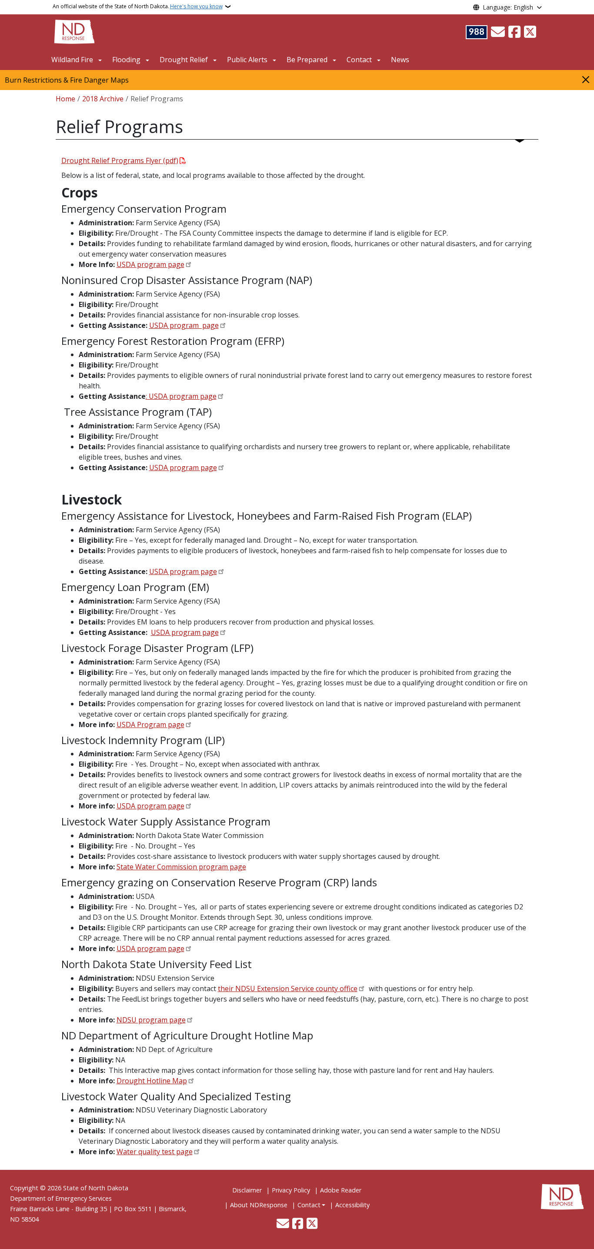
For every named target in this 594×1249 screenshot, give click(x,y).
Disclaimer (247, 1190)
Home (65, 99)
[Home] (74, 31)
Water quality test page (155, 1151)
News (400, 59)
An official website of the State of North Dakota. (138, 6)
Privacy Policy (291, 1190)
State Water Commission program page (181, 867)
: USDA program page (181, 396)
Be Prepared (307, 59)
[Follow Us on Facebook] (514, 32)
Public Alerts (247, 59)
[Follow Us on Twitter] (530, 32)
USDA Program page (150, 724)
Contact (308, 1205)
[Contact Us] (498, 32)
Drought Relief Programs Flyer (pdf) (119, 160)
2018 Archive (102, 99)
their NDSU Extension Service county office (287, 988)
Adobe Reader (340, 1190)
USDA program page (150, 264)
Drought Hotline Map (152, 1080)
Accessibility (352, 1205)
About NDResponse (258, 1205)
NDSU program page (151, 1020)
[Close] (586, 79)
